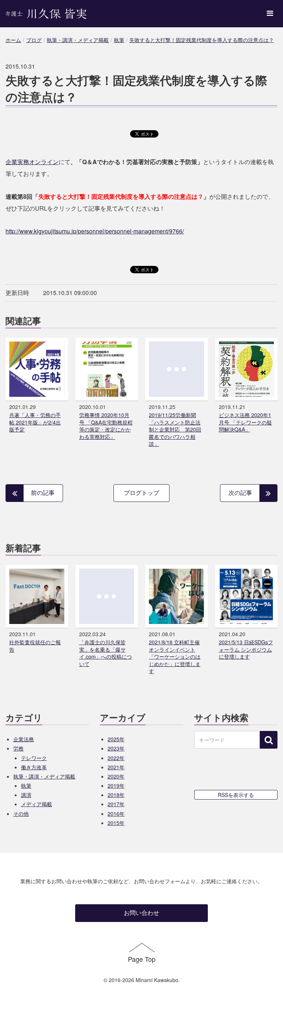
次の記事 (240, 492)
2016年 (116, 813)
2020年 (116, 776)
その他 (21, 813)
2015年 (116, 822)
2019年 (116, 785)
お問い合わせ (141, 912)
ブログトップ (141, 492)
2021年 (116, 767)
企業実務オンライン (32, 161)
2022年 (116, 758)
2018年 (116, 794)
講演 (26, 794)
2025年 (116, 739)
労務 (18, 748)
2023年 (116, 748)
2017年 (116, 804)
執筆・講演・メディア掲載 (44, 776)
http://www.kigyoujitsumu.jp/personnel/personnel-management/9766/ (95, 231)
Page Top (142, 959)
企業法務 (23, 739)
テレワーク (34, 758)
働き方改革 (34, 767)
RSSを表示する (236, 794)
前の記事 (43, 492)
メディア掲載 (36, 804)
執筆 (26, 785)
